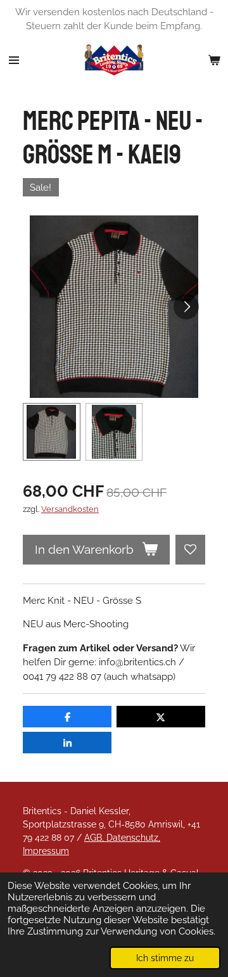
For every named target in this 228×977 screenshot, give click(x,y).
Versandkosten (70, 509)
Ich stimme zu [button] (165, 958)
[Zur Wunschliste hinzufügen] (190, 550)
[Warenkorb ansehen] (214, 60)
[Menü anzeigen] (14, 60)
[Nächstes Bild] (186, 306)
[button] (51, 432)
